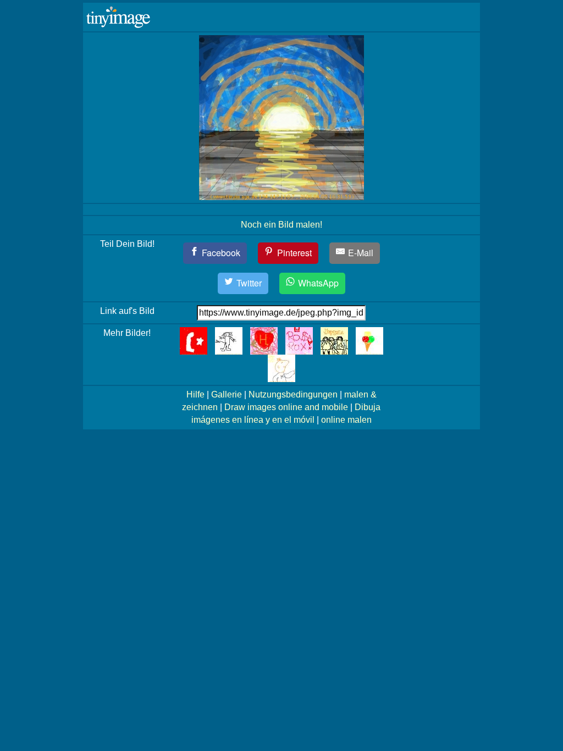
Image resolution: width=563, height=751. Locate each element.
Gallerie (226, 394)
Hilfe (195, 394)
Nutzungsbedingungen (293, 394)
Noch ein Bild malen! (281, 224)
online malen (346, 419)
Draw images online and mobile (286, 407)
